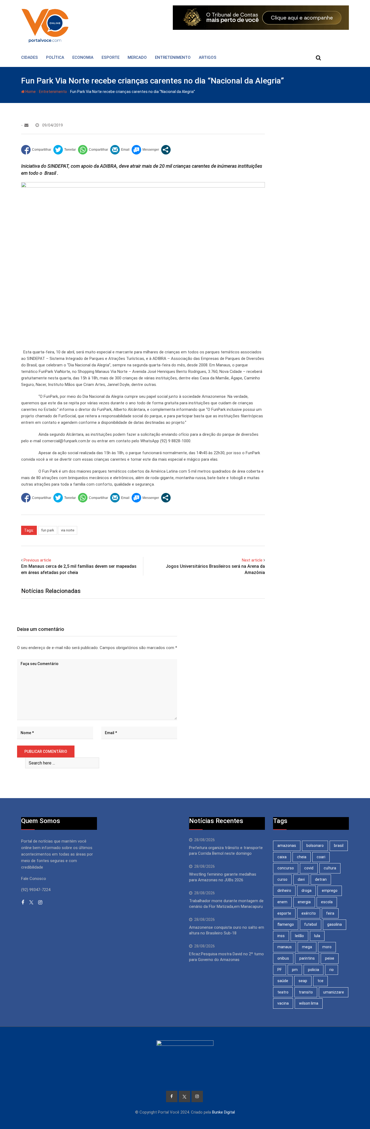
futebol (310, 924)
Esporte (110, 57)
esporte (284, 913)
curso (282, 879)
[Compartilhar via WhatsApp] (93, 149)
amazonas (286, 845)
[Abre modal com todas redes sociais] (166, 149)
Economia (82, 57)
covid (308, 868)
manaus (284, 947)
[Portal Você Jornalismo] (26, 125)
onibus (283, 958)
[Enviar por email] (119, 149)
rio (331, 969)
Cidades (29, 57)
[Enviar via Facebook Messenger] (145, 149)
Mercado (137, 57)
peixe (329, 958)
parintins (307, 958)
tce (320, 981)
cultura (330, 868)
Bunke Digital (223, 1112)
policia (313, 969)
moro (327, 947)
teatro (282, 992)
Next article (252, 560)
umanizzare (333, 992)
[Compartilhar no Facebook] (36, 149)
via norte (67, 530)
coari (321, 857)
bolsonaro (315, 845)
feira (330, 913)
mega (307, 947)
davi (301, 879)
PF (279, 969)
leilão (299, 936)
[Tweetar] (64, 149)
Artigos (207, 57)
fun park (47, 530)
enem (282, 902)
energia (304, 902)
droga (306, 890)
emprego (329, 890)
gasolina (334, 924)
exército (308, 913)
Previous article (37, 560)
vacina (283, 1003)
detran (321, 879)
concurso (285, 868)
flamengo (285, 924)
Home (30, 91)
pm (295, 969)
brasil (338, 845)
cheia (301, 857)
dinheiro (284, 890)
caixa (282, 857)
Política (55, 57)
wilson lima (308, 1003)
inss (281, 936)
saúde (282, 981)
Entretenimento (173, 57)
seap (302, 981)
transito (306, 992)
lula (317, 936)
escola (327, 902)
